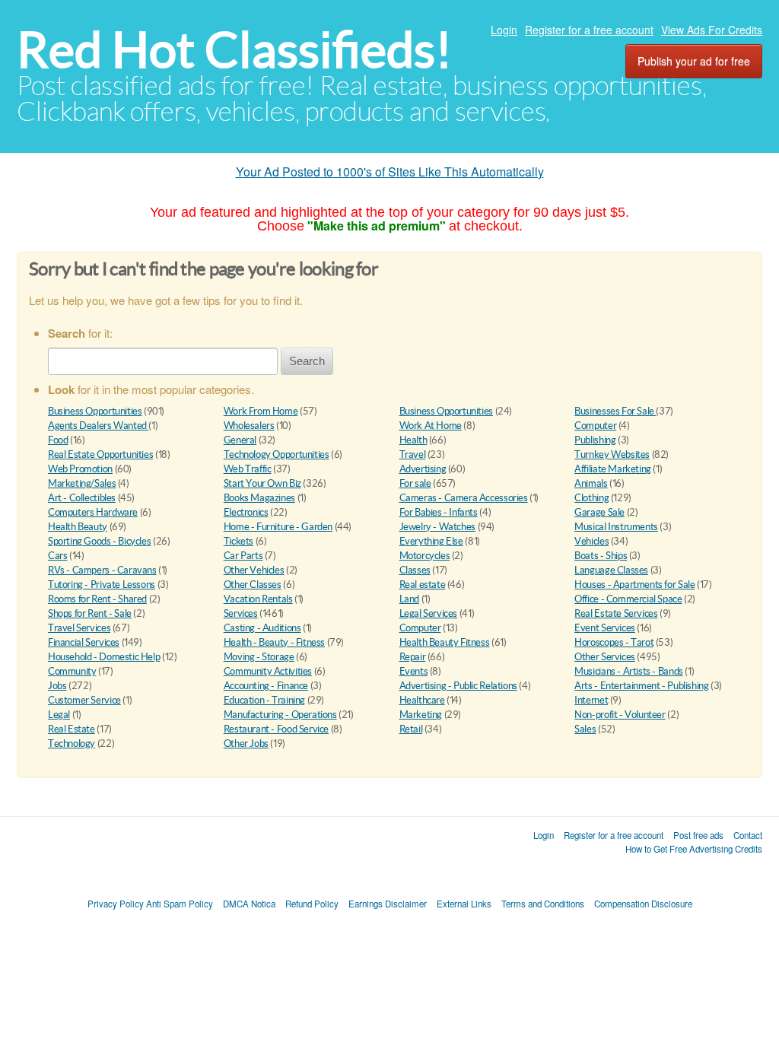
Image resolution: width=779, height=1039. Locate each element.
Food (58, 440)
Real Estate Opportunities (100, 454)
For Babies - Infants (438, 512)
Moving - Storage (259, 656)
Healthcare (422, 700)
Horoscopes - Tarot (613, 642)
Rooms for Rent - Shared (97, 599)
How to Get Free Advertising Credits (693, 849)
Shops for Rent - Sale (90, 613)
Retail (411, 729)
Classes (415, 570)
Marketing (421, 714)
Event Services (604, 628)
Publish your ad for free (694, 60)
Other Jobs (246, 743)
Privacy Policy (115, 904)
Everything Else (431, 541)
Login (504, 29)
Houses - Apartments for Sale (634, 584)
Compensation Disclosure (643, 904)
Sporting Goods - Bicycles (99, 541)
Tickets (238, 541)
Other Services (604, 656)
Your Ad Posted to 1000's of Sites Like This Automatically (390, 171)
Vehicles (591, 541)
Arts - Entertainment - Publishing (641, 685)
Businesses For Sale (615, 411)
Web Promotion (80, 469)
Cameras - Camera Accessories (463, 498)
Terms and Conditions (542, 904)
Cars (57, 555)
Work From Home (261, 411)
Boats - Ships (600, 555)
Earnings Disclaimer (387, 904)
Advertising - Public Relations (458, 685)
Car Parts (243, 555)
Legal (59, 714)
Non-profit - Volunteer (619, 714)
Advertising (423, 469)
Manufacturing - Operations (280, 714)
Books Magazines (259, 498)
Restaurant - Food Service (276, 729)
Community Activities (268, 671)
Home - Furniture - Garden (278, 526)
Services (241, 613)
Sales (585, 729)
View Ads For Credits (711, 29)
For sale (415, 483)
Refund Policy (312, 904)
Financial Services (83, 642)
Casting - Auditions (262, 628)
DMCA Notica (249, 904)
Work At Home (430, 425)
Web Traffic (248, 469)
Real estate (422, 584)
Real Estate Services (615, 613)
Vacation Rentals (258, 599)
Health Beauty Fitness (444, 642)
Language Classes (611, 570)
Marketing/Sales (82, 483)
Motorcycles (424, 555)
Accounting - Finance (266, 685)
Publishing (594, 440)
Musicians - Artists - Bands (628, 671)
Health (413, 440)
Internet (591, 700)
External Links (464, 904)
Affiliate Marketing (612, 469)
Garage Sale (599, 512)
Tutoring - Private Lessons (101, 584)
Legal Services (428, 613)
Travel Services (79, 628)
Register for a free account (589, 29)
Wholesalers (249, 425)
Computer (595, 425)
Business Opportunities (94, 411)
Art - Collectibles (82, 498)
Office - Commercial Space (628, 599)
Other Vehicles (254, 570)
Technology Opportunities (276, 454)
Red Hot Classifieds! (234, 50)
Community (72, 671)
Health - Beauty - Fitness (274, 642)
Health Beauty (77, 526)
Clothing (591, 498)
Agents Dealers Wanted (98, 425)
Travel (412, 454)
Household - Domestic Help (104, 656)
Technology (71, 743)
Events (413, 671)
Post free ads (698, 835)
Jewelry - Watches (437, 526)
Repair (412, 656)
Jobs (57, 685)
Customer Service (84, 700)
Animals (590, 483)
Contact (747, 835)
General (240, 440)
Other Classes (252, 584)
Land (409, 599)
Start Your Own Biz (262, 483)
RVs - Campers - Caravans (102, 570)
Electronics (246, 512)
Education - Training (264, 700)
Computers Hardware (93, 512)
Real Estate (71, 729)
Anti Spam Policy (179, 904)
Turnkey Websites (612, 454)
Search (307, 360)
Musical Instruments (616, 526)
